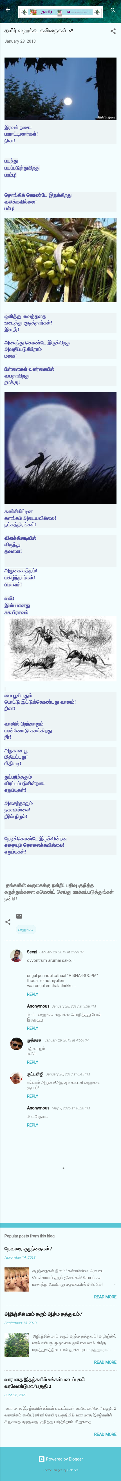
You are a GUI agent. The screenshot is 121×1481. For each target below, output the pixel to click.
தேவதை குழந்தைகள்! (28, 1248)
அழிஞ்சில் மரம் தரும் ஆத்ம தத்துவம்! (43, 1314)
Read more (105, 1296)
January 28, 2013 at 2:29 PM (61, 952)
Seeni (32, 951)
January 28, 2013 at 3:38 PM (74, 1006)
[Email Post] (19, 918)
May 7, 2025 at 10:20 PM (71, 1108)
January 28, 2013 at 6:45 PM (68, 1074)
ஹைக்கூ (26, 929)
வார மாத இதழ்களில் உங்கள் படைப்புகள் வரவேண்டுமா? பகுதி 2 (45, 1383)
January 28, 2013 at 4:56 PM (66, 1040)
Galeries (73, 1470)
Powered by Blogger (64, 1459)
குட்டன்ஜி (35, 1074)
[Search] (113, 11)
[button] (113, 32)
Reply (32, 994)
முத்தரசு (34, 1040)
